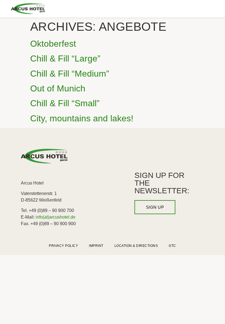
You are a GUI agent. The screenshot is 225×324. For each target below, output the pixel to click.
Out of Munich (57, 88)
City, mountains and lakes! (81, 118)
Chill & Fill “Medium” (69, 74)
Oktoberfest (53, 44)
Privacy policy (63, 246)
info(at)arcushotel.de (55, 217)
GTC (172, 246)
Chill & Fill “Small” (65, 103)
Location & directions (136, 246)
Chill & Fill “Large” (65, 58)
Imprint (96, 246)
